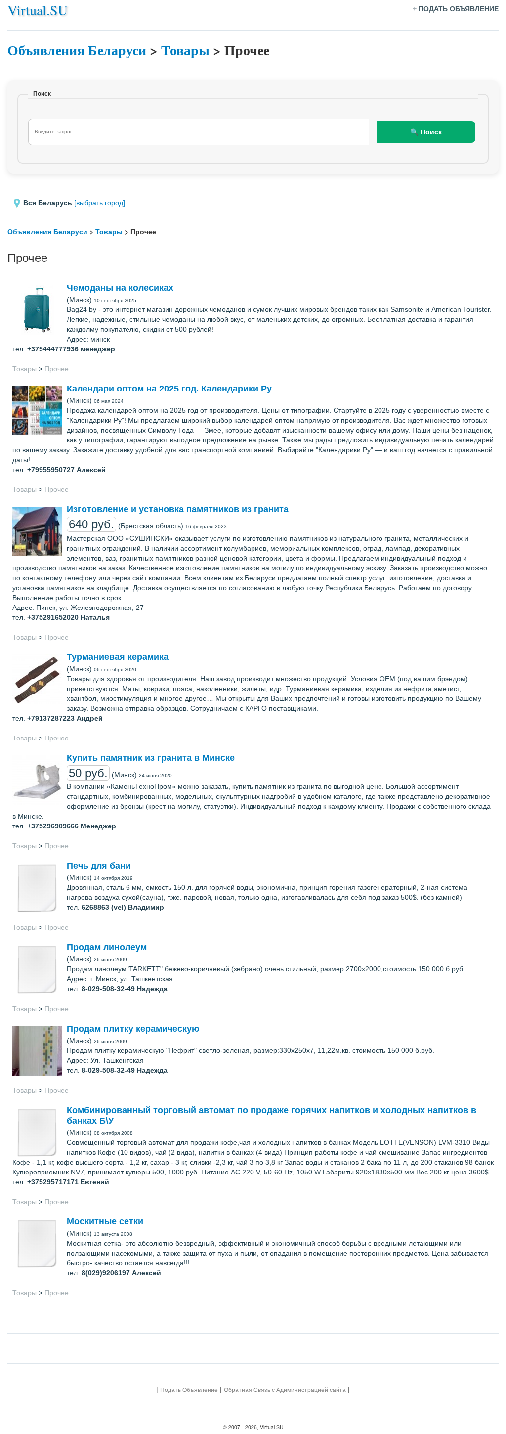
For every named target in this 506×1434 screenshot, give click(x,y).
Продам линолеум (107, 947)
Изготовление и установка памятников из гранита (178, 509)
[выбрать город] (99, 203)
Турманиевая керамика (118, 657)
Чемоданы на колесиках (120, 288)
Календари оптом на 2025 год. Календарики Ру (169, 388)
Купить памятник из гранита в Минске (151, 758)
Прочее (56, 369)
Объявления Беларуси (76, 50)
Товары (185, 50)
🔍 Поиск (426, 132)
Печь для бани (99, 865)
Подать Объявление (189, 1390)
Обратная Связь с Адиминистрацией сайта (285, 1390)
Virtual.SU (37, 9)
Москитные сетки (105, 1221)
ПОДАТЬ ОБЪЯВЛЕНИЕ (459, 9)
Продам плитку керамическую (133, 1029)
